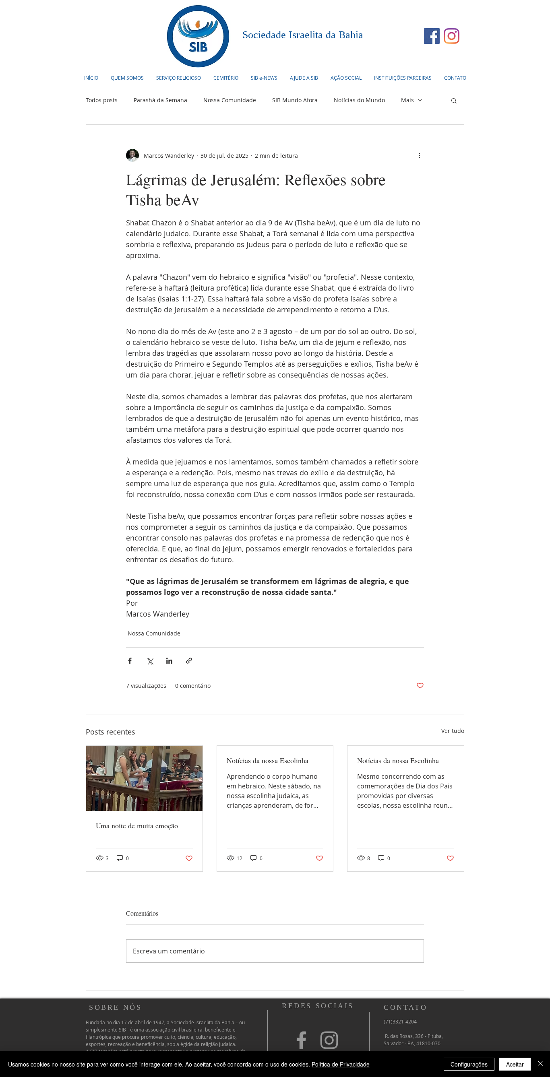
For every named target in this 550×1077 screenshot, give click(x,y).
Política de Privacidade (341, 1064)
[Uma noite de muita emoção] (144, 778)
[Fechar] (540, 1064)
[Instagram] (451, 36)
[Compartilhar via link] (189, 660)
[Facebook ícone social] (432, 36)
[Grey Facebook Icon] (301, 1040)
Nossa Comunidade (229, 100)
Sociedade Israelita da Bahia (302, 35)
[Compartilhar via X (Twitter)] (149, 660)
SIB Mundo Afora (295, 100)
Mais (407, 100)
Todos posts (102, 100)
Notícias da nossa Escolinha (267, 760)
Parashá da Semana (160, 100)
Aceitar (515, 1064)
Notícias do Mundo (359, 100)
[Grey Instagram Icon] (329, 1040)
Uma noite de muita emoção (137, 825)
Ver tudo (452, 731)
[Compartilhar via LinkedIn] (169, 660)
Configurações (469, 1064)
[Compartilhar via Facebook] (130, 660)
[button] (178, 78)
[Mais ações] (419, 155)
